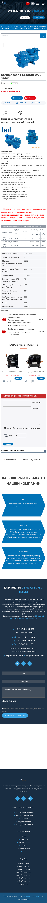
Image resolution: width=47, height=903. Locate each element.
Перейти (25, 17)
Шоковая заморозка (24, 815)
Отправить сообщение (15, 715)
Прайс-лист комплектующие (21, 329)
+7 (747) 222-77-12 (26, 644)
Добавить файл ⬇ (10, 701)
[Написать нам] (7, 381)
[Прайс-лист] (10, 381)
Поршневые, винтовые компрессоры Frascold (24, 28)
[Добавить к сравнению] (4, 381)
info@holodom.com (35, 655)
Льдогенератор (24, 821)
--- (24, 852)
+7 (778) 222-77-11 (26, 640)
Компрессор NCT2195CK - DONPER (12, 372)
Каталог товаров (10, 26)
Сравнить (22, 103)
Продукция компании (24, 812)
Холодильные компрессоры (33, 26)
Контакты (24, 839)
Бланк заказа (24, 842)
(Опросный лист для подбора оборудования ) (27, 617)
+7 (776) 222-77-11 (26, 637)
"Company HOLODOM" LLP (32, 896)
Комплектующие (24, 849)
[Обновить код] (6, 435)
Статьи (24, 845)
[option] (12, 368)
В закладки (17, 98)
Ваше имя (35, 408)
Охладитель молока (24, 825)
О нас (24, 836)
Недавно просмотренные (12, 450)
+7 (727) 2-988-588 (25, 629)
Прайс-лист (38, 17)
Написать (37, 103)
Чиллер (24, 818)
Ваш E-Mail (35, 402)
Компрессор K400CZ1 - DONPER (35, 372)
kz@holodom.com (14, 655)
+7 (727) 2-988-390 (25, 632)
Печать (7, 103)
